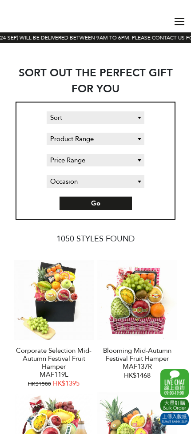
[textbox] (95, 117)
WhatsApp (174, 383)
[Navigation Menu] (179, 21)
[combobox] (95, 117)
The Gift (32, 21)
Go (95, 203)
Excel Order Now (174, 405)
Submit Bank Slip (174, 419)
